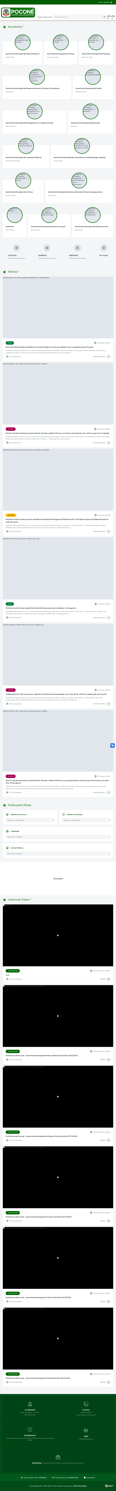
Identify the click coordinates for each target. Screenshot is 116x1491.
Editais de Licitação (74, 814)
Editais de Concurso (19, 814)
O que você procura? (44, 17)
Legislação (15, 831)
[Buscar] (104, 17)
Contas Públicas (17, 848)
